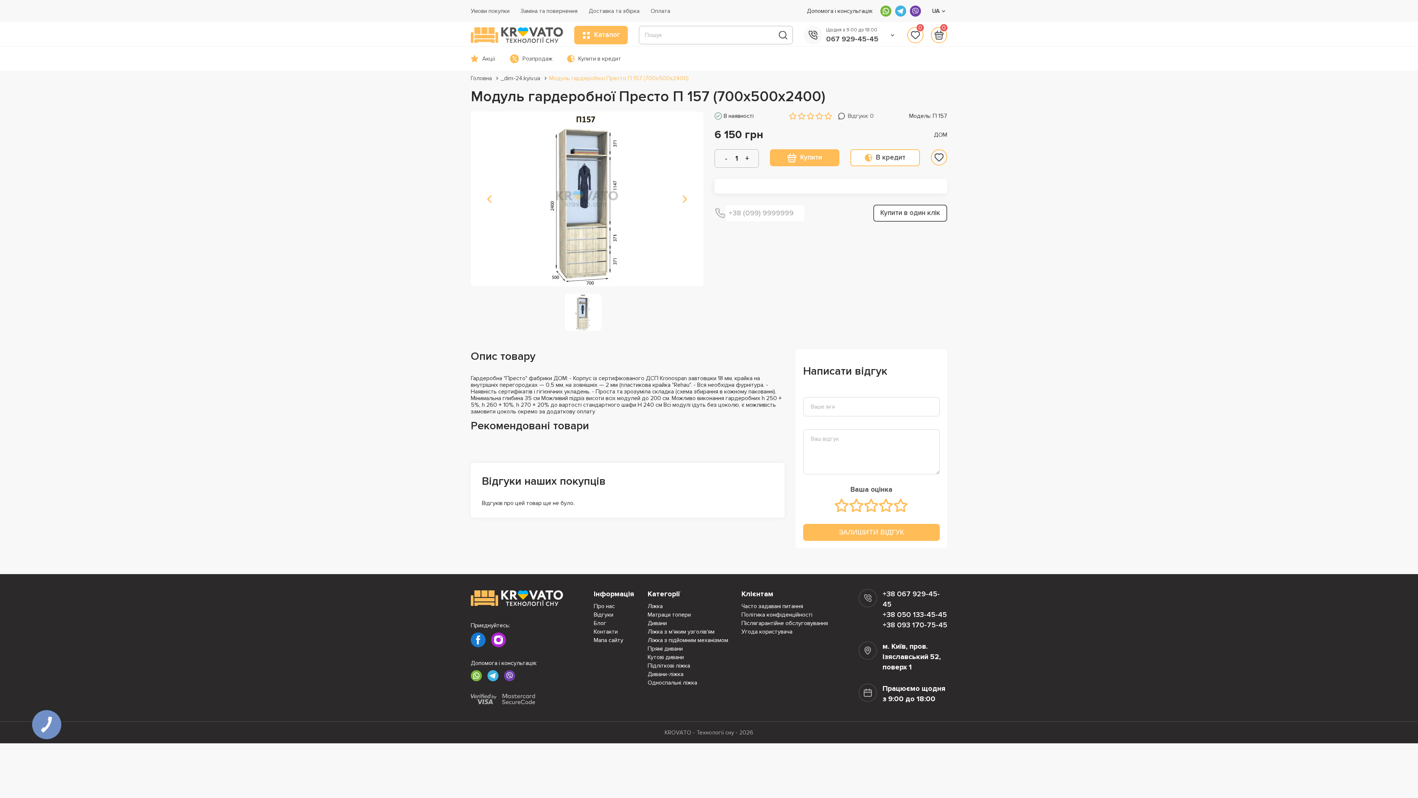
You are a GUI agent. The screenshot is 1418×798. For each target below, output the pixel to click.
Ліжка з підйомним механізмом (688, 640)
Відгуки (603, 614)
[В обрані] (939, 157)
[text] (842, 505)
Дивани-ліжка (666, 674)
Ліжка (655, 606)
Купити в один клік (910, 213)
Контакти (606, 631)
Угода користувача (766, 631)
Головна (481, 78)
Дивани (657, 623)
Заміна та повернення (549, 11)
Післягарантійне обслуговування (784, 623)
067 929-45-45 (852, 39)
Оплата (660, 11)
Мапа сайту (608, 640)
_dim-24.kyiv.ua (520, 78)
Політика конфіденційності (776, 614)
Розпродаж (537, 58)
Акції (488, 58)
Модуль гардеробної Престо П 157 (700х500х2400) (619, 78)
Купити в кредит (599, 58)
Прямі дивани (665, 648)
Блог (600, 623)
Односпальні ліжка (672, 682)
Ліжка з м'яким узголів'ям (681, 631)
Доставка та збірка (614, 11)
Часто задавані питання (772, 606)
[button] (489, 199)
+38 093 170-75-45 (915, 625)
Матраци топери (669, 614)
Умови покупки (490, 11)
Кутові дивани (666, 657)
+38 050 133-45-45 (915, 614)
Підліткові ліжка (669, 665)
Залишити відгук (871, 532)
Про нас (604, 606)
